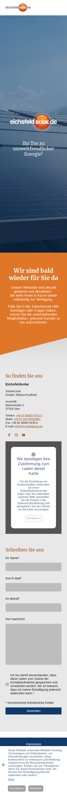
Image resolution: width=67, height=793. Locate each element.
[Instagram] (16, 435)
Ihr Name (12, 558)
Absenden (34, 711)
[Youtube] (23, 435)
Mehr (11, 779)
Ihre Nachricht (15, 619)
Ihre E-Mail (13, 578)
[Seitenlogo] (18, 7)
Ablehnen (36, 788)
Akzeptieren (33, 518)
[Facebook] (9, 435)
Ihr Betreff (12, 598)
